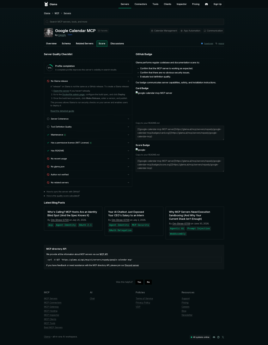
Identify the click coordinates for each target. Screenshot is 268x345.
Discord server (132, 265)
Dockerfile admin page (73, 94)
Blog (184, 310)
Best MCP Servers (53, 327)
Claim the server (61, 91)
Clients (167, 4)
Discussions (117, 43)
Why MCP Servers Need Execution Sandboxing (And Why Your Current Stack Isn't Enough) (189, 215)
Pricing (195, 4)
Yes (139, 282)
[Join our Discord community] (214, 337)
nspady (62, 35)
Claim (70, 35)
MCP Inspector (51, 315)
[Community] (206, 4)
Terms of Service (144, 298)
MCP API (104, 254)
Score (102, 43)
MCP (57, 13)
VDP (138, 306)
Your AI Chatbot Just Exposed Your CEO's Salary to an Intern (126, 213)
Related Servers (84, 43)
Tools (155, 4)
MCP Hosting (50, 310)
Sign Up (218, 4)
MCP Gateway (51, 306)
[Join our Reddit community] (218, 337)
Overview (51, 43)
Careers (185, 306)
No (148, 282)
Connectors (141, 4)
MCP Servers (50, 298)
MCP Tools (49, 323)
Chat (92, 298)
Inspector (182, 4)
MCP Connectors (52, 302)
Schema (66, 43)
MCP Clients (50, 319)
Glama (47, 13)
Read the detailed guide (62, 111)
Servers (125, 4)
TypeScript (208, 43)
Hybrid (221, 43)
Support (186, 298)
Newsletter (187, 315)
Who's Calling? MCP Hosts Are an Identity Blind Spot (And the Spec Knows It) (72, 213)
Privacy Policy (143, 302)
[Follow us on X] (223, 337)
